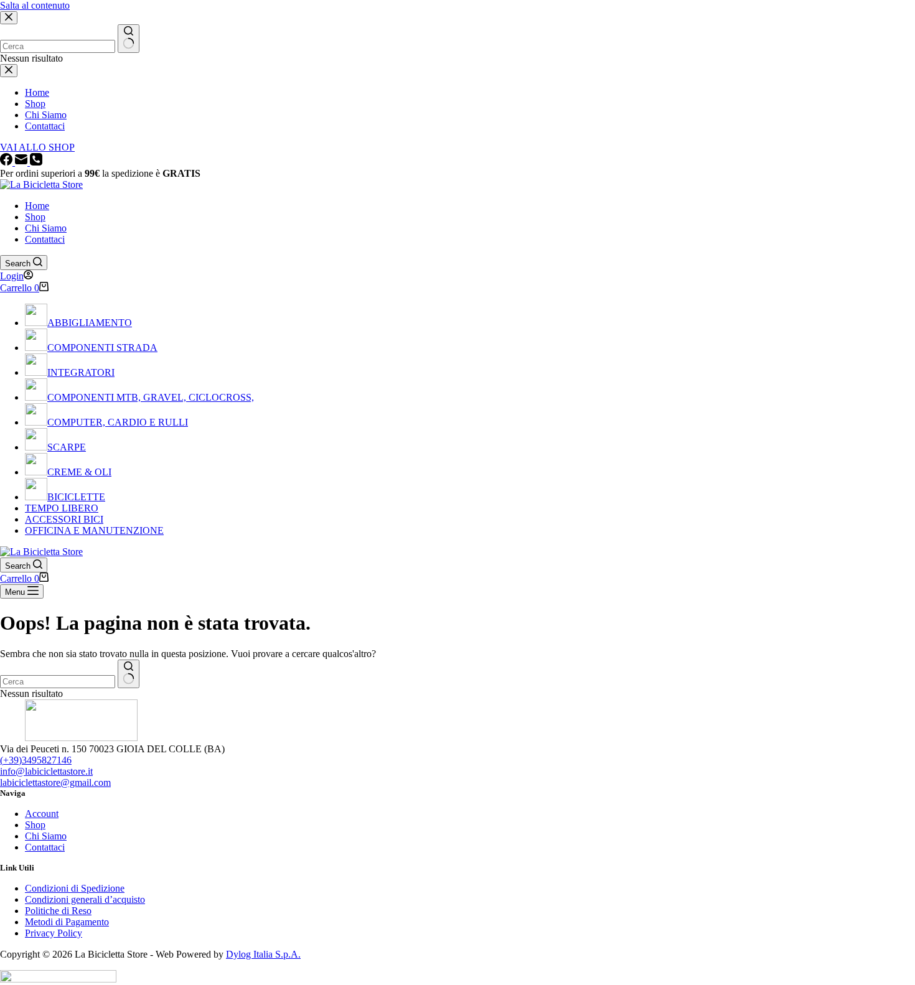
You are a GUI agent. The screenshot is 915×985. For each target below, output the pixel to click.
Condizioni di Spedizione (74, 888)
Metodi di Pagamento (67, 922)
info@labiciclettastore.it (46, 771)
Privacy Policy (53, 933)
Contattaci (45, 239)
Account (42, 813)
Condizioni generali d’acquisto (85, 899)
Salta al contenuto (35, 5)
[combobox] (57, 681)
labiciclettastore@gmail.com (55, 782)
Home (37, 205)
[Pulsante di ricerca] (128, 674)
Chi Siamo (46, 228)
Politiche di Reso (58, 910)
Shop (35, 217)
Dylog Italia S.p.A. (263, 954)
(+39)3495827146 (36, 760)
